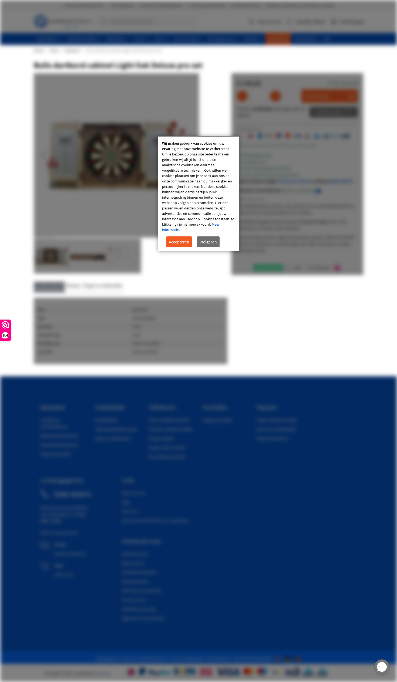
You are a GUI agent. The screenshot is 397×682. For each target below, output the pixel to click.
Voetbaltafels (106, 420)
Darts (54, 50)
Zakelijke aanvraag (139, 609)
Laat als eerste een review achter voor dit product (277, 145)
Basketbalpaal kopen (60, 435)
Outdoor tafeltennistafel (171, 429)
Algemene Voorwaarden (143, 618)
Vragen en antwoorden (103, 285)
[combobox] (147, 21)
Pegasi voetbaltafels (113, 438)
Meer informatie (49, 285)
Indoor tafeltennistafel (169, 420)
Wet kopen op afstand (141, 590)
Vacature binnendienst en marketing (154, 520)
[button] (44, 155)
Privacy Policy (134, 599)
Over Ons (130, 511)
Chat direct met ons (295, 181)
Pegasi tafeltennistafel (277, 420)
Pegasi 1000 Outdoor (167, 447)
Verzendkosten (135, 581)
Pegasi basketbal (56, 454)
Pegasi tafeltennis (273, 438)
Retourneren (133, 563)
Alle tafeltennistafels (167, 456)
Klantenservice (135, 554)
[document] (198, 194)
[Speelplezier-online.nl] (279, 658)
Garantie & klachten (139, 572)
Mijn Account (133, 493)
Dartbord (72, 50)
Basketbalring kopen (59, 444)
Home (38, 50)
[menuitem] (49, 39)
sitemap (103, 673)
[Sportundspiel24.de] (288, 658)
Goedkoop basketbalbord (54, 423)
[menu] (200, 39)
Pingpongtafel (161, 438)
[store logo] (63, 20)
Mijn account (269, 21)
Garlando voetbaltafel (276, 429)
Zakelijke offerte (329, 112)
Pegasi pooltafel (217, 420)
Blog (126, 502)
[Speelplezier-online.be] (298, 658)
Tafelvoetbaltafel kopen (116, 429)
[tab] (49, 287)
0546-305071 (341, 181)
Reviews (73, 285)
